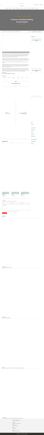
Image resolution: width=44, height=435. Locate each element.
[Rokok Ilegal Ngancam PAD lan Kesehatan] (22, 242)
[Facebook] (32, 31)
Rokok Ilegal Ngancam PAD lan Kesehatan (7, 267)
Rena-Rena (33, 8)
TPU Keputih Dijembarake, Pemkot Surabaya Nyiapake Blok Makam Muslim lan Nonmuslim (12, 418)
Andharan (13, 8)
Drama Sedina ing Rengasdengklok (6, 317)
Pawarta (10, 8)
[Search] (42, 4)
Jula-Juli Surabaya (4, 266)
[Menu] (1, 4)
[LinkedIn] (36, 31)
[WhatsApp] (39, 31)
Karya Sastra (28, 8)
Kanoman (22, 8)
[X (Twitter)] (34, 31)
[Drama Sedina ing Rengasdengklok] (22, 292)
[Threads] (18, 77)
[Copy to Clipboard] (41, 31)
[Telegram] (37, 31)
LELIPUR (25, 8)
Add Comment (4, 205)
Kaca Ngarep (7, 8)
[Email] (22, 77)
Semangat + (36, 8)
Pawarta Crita (17, 8)
